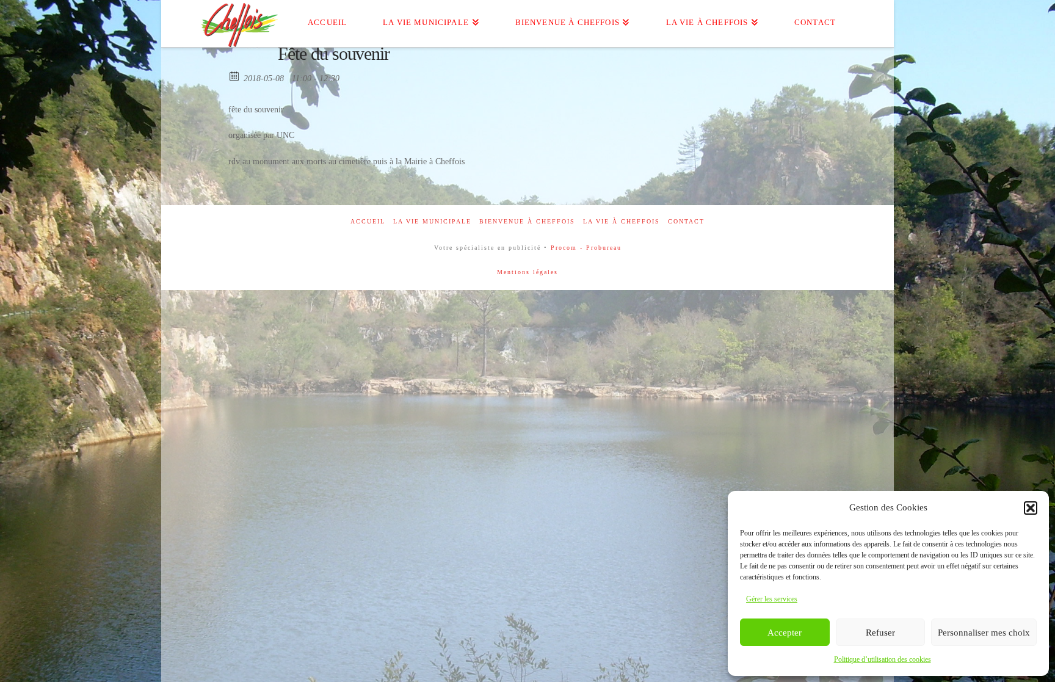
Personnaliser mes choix (984, 632)
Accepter (784, 632)
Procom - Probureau (586, 247)
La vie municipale (432, 221)
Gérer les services (771, 599)
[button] (1030, 508)
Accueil (367, 221)
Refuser (880, 632)
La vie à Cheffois (621, 221)
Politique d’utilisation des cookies (882, 659)
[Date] (234, 75)
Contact (686, 221)
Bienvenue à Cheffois (527, 221)
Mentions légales (527, 272)
